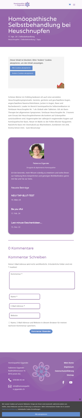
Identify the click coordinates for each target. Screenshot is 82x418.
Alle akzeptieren (41, 414)
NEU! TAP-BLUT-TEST (22, 195)
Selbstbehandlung (27, 36)
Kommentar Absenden (41, 331)
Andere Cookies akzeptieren (22, 73)
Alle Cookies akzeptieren (21, 68)
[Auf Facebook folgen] (63, 382)
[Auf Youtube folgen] (71, 382)
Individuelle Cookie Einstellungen (29, 409)
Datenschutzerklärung (9, 409)
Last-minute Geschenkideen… (26, 223)
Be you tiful (17, 209)
